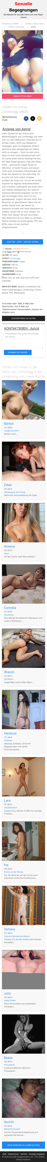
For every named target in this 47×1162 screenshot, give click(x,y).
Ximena (9, 546)
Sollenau (8, 740)
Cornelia (10, 608)
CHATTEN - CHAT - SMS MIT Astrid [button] (22, 242)
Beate (8, 1058)
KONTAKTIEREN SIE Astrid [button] (23, 318)
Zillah (8, 485)
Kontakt (24, 1154)
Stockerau (9, 615)
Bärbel (9, 423)
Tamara (9, 929)
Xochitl (9, 1122)
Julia (7, 993)
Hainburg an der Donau (15, 492)
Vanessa (10, 733)
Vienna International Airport (17, 936)
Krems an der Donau (13, 872)
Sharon (9, 672)
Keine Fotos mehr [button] (22, 96)
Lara (7, 800)
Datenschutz (13, 1154)
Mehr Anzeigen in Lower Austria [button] (23, 1145)
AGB (4, 1154)
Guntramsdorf (10, 807)
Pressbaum (9, 1065)
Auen (6, 553)
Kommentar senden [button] (18, 352)
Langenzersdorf (11, 430)
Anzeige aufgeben (37, 1154)
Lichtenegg (15, 258)
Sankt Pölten (10, 1000)
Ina (6, 865)
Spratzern (8, 679)
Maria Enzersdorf (12, 1129)
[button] (26, 118)
